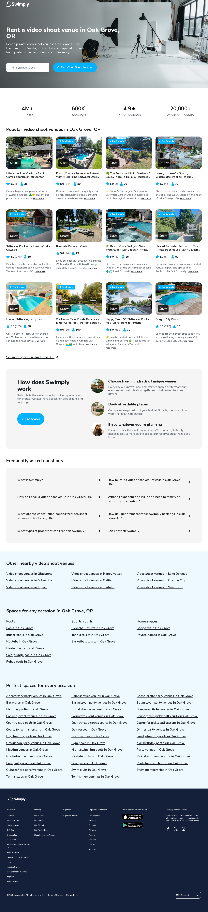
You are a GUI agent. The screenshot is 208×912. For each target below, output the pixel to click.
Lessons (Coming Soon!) (18, 857)
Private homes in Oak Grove (156, 635)
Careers (10, 815)
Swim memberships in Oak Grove (160, 770)
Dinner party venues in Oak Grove (161, 729)
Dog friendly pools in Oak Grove (29, 736)
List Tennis (39, 820)
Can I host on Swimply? (124, 531)
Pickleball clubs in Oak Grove (92, 756)
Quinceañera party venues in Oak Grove (34, 770)
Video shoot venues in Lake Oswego (162, 574)
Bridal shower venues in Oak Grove (96, 709)
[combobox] (27, 67)
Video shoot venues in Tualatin (92, 587)
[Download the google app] (132, 825)
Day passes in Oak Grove (88, 729)
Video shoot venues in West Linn (160, 587)
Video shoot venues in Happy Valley (96, 574)
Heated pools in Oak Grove (25, 648)
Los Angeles (94, 815)
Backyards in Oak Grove (153, 628)
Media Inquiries (14, 825)
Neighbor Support (70, 815)
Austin (92, 835)
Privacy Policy (72, 895)
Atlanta (92, 830)
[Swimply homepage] (104, 4)
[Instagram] (183, 828)
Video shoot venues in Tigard (26, 587)
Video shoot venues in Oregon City (161, 580)
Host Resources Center (44, 835)
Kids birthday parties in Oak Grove (161, 743)
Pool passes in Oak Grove (89, 763)
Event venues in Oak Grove (90, 736)
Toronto (92, 849)
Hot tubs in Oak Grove (21, 641)
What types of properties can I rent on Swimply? (51, 531)
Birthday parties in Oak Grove (27, 709)
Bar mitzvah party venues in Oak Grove (98, 702)
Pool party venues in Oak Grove (28, 763)
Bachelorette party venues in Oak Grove (165, 696)
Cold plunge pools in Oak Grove (28, 655)
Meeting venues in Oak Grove (27, 750)
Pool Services (13, 852)
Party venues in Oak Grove (155, 750)
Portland (93, 825)
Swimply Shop (13, 820)
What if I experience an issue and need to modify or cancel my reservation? (144, 499)
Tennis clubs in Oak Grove (24, 776)
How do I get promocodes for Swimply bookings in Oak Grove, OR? (146, 516)
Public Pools (12, 881)
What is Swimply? (30, 480)
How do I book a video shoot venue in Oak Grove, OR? (54, 497)
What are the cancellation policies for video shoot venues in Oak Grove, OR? (52, 516)
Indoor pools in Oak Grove (24, 635)
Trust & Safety (13, 867)
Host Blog (11, 839)
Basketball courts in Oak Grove (93, 641)
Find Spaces (32, 419)
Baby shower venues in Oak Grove (95, 696)
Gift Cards (11, 830)
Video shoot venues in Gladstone (29, 574)
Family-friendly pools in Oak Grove (161, 736)
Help (9, 862)
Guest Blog (12, 835)
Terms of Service (55, 895)
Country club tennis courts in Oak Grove (99, 723)
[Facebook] (168, 828)
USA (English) (182, 895)
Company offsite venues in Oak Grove (163, 709)
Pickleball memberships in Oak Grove (163, 756)
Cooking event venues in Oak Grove (31, 716)
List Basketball (41, 830)
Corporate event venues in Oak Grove (97, 716)
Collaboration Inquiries (17, 871)
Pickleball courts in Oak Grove (92, 628)
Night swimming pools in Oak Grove (97, 750)
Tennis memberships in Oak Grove (95, 776)
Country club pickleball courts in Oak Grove (167, 716)
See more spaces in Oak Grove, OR (30, 357)
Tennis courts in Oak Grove (90, 635)
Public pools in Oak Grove (24, 662)
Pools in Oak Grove (19, 628)
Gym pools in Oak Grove (88, 743)
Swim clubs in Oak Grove (89, 770)
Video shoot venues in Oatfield (92, 580)
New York (93, 820)
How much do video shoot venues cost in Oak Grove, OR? (144, 482)
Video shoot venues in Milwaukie (29, 580)
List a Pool (39, 815)
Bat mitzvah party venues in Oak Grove (164, 702)
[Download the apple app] (132, 817)
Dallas (92, 844)
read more (38, 198)
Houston (93, 839)
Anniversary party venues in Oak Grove (34, 696)
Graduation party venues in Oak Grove (33, 743)
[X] (175, 828)
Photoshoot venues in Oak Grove (29, 756)
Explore (10, 876)
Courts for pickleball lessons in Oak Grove (166, 723)
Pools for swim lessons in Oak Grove (162, 763)
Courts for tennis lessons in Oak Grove (33, 729)
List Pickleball (40, 825)
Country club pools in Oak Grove (29, 723)
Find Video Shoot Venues (76, 67)
